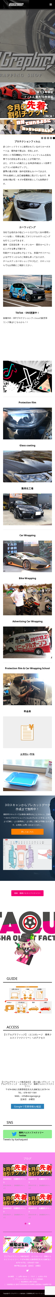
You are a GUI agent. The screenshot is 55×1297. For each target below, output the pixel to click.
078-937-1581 (30, 1092)
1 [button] (25, 1223)
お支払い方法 (42, 1276)
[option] (28, 1191)
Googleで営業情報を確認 (27, 1106)
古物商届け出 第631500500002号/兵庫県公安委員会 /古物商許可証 (29, 1284)
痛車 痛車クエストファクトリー (27, 893)
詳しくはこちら (27, 831)
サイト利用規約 (38, 1279)
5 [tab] (54, 138)
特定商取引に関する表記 (29, 1282)
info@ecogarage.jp (31, 1096)
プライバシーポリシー (22, 1279)
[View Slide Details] (27, 127)
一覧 (20, 1188)
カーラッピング (18, 1185)
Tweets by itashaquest (15, 1139)
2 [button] (29, 1223)
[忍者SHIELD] (27, 91)
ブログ (33, 1276)
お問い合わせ (22, 1276)
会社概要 (11, 1276)
